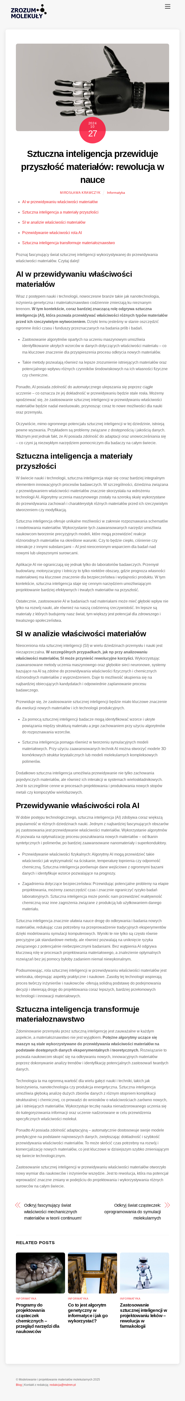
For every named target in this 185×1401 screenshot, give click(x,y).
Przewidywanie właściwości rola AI (52, 233)
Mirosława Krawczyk (80, 192)
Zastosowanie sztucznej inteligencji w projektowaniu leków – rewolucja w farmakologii (143, 1315)
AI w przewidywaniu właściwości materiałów (60, 202)
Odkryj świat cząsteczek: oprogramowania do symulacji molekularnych (132, 1211)
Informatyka (116, 192)
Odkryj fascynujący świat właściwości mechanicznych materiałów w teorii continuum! (53, 1211)
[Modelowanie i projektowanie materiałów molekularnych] (29, 19)
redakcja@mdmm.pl (63, 1385)
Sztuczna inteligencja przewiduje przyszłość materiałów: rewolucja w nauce (92, 166)
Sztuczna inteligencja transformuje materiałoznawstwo (68, 243)
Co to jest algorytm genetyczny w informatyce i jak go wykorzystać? (88, 1312)
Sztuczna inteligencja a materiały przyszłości (60, 212)
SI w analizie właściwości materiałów (54, 222)
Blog (19, 1385)
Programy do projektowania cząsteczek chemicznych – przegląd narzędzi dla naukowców (37, 1318)
